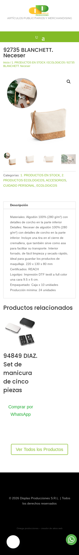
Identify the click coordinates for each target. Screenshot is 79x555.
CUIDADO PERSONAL (19, 185)
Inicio (6, 62)
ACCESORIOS (56, 180)
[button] (69, 82)
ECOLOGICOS (56, 62)
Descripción (19, 205)
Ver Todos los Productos (39, 449)
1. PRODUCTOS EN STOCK (28, 62)
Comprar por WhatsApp (20, 410)
